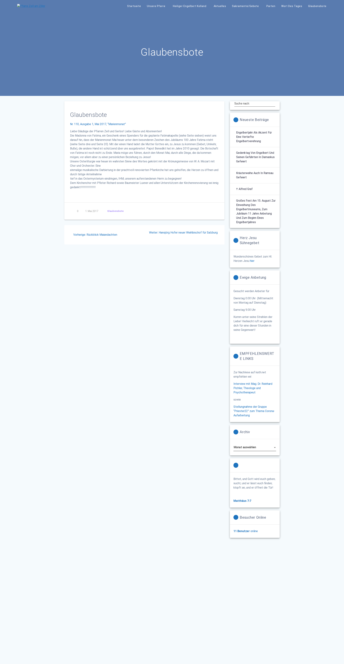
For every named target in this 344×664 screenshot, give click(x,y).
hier (252, 261)
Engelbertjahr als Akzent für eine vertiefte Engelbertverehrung (254, 137)
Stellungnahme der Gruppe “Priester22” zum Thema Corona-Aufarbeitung (254, 411)
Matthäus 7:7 (242, 501)
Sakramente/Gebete (245, 6)
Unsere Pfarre (156, 6)
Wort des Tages (291, 6)
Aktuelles (220, 6)
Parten (270, 6)
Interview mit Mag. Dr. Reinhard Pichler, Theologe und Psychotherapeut (252, 388)
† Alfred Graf (244, 189)
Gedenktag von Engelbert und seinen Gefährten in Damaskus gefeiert (255, 157)
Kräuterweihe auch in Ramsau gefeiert (254, 175)
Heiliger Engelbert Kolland (189, 6)
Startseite (134, 6)
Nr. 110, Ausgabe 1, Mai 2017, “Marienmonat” (98, 124)
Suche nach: (242, 103)
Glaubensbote (317, 6)
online (245, 531)
